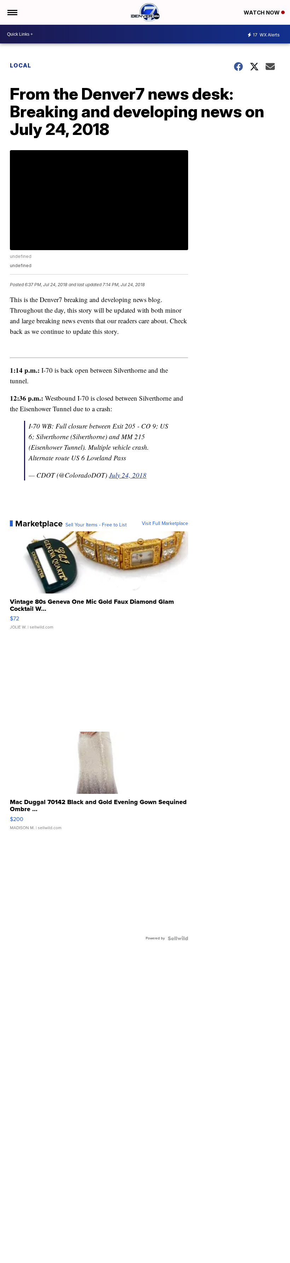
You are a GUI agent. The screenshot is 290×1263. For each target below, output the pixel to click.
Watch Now (262, 12)
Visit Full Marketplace (165, 523)
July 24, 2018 (127, 475)
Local (20, 65)
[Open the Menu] (11, 12)
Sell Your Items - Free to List (96, 525)
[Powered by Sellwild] (178, 938)
